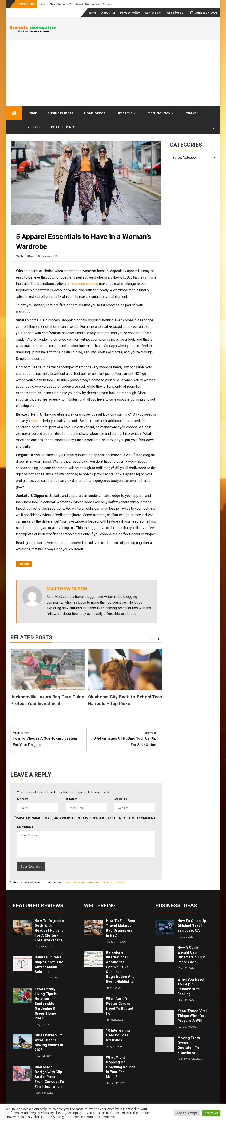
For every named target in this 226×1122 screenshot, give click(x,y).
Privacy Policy (130, 13)
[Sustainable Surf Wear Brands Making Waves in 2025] (22, 1041)
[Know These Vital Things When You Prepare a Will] (164, 1017)
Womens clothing (84, 284)
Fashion (24, 564)
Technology (159, 113)
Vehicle (34, 127)
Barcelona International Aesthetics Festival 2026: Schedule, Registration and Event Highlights (120, 967)
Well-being (61, 127)
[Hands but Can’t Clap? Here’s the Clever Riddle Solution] (22, 963)
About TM (108, 13)
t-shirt (33, 421)
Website (120, 799)
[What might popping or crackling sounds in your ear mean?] (93, 1063)
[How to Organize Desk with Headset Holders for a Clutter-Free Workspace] (22, 927)
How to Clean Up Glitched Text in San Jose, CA (191, 926)
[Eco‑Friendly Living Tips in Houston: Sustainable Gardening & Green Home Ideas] (22, 995)
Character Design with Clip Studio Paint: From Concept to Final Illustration (49, 1077)
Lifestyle (124, 113)
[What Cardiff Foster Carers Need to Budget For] (93, 1005)
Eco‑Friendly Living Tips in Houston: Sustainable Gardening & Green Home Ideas (46, 1003)
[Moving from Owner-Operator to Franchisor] (164, 1044)
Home (92, 13)
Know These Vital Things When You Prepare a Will (192, 1016)
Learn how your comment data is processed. (96, 882)
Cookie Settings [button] (187, 1113)
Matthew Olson (25, 256)
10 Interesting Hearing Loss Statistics (118, 1035)
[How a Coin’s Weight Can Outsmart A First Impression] (164, 954)
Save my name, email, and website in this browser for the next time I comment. (86, 818)
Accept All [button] (211, 1113)
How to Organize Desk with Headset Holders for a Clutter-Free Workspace (49, 930)
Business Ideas (60, 113)
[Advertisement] (113, 73)
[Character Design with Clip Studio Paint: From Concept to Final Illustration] (22, 1073)
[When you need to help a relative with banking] (164, 985)
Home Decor (95, 113)
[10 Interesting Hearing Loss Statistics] (93, 1036)
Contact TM (153, 13)
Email (71, 799)
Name (22, 799)
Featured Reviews (38, 906)
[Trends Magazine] (14, 113)
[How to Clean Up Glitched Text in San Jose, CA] (164, 927)
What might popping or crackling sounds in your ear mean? (121, 1067)
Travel (192, 113)
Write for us (174, 13)
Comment (25, 826)
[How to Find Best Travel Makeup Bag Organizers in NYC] (93, 927)
